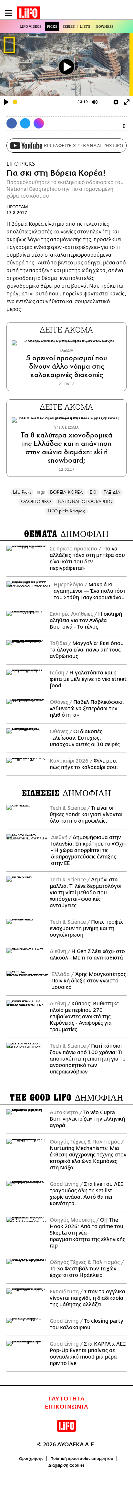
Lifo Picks (22, 492)
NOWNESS (104, 26)
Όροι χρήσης (31, 1458)
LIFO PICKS (20, 164)
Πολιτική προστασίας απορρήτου (81, 1458)
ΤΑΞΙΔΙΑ (112, 492)
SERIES (69, 26)
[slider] (44, 102)
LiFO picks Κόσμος (66, 511)
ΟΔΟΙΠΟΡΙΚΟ (36, 501)
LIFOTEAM (17, 206)
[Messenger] (39, 123)
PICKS (52, 26)
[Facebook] (11, 123)
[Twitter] (25, 123)
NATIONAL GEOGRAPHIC (85, 501)
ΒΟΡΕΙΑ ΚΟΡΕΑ (66, 492)
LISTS (85, 26)
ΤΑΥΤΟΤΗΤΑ (66, 1399)
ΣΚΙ (93, 492)
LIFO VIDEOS (30, 26)
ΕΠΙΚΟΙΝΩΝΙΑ (66, 1407)
